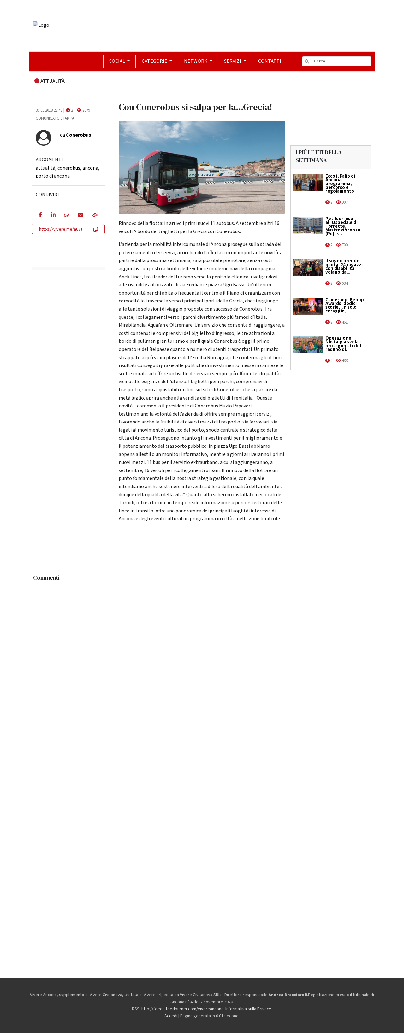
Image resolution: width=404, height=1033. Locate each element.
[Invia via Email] (80, 215)
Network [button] (196, 61)
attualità (45, 168)
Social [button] (117, 61)
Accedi (170, 1016)
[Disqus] (202, 663)
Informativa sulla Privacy (248, 1009)
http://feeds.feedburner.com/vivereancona (182, 1009)
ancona (90, 168)
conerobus (68, 168)
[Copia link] (95, 215)
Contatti (269, 61)
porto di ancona (53, 175)
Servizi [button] (233, 61)
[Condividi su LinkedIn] (53, 215)
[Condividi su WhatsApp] (66, 215)
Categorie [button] (155, 61)
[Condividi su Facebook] (40, 215)
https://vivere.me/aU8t (60, 229)
